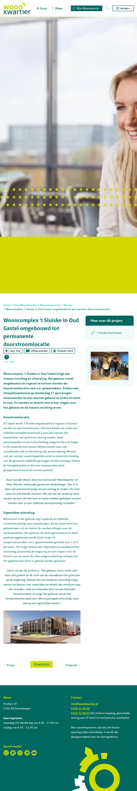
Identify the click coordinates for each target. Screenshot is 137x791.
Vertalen (125, 8)
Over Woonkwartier (25, 305)
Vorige (11, 665)
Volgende (71, 665)
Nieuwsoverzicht (50, 305)
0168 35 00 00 (80, 708)
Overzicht (41, 664)
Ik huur (42, 8)
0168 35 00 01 (80, 713)
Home (7, 305)
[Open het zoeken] (107, 8)
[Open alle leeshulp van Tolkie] (6, 357)
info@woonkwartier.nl (84, 703)
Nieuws (67, 305)
